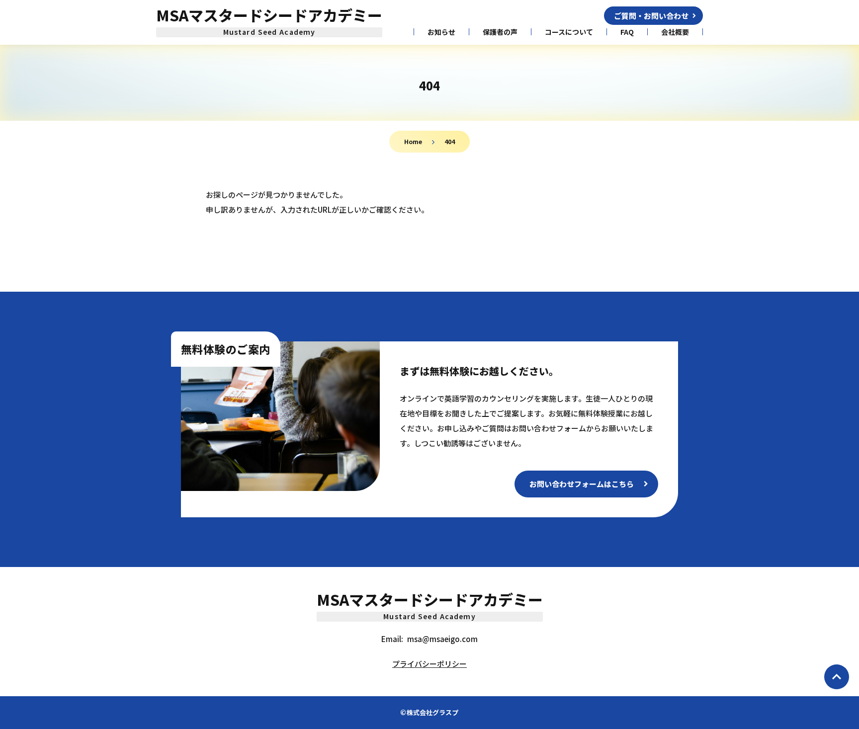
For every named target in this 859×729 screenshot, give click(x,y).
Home (413, 141)
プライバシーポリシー (429, 663)
